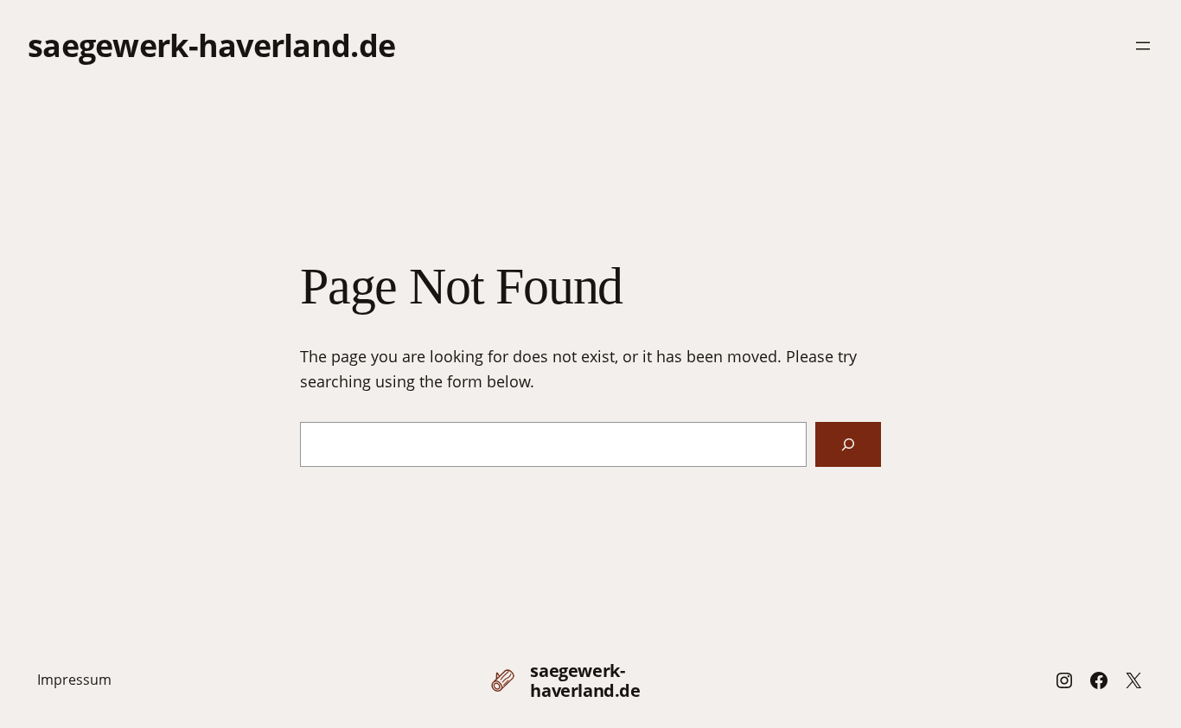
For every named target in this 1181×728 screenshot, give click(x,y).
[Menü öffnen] (1143, 45)
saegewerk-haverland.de (211, 45)
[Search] (848, 444)
